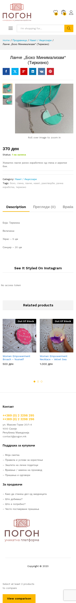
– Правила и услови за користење (23, 459)
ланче (28, 183)
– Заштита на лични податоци (20, 465)
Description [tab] (16, 207)
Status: (7, 154)
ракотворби (48, 183)
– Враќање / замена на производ (22, 470)
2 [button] (38, 381)
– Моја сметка (11, 455)
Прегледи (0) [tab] (44, 207)
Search (68, 28)
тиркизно (21, 187)
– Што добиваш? (13, 499)
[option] (19, 345)
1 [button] (34, 381)
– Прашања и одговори (16, 475)
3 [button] (41, 381)
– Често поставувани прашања (21, 509)
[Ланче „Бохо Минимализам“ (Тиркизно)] (6, 71)
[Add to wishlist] (27, 350)
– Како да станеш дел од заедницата (25, 494)
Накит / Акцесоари (26, 179)
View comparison (19, 598)
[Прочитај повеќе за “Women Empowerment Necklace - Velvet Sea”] (48, 350)
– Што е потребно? (14, 504)
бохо (12, 183)
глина (20, 183)
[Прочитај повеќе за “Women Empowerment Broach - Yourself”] (11, 350)
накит (37, 183)
